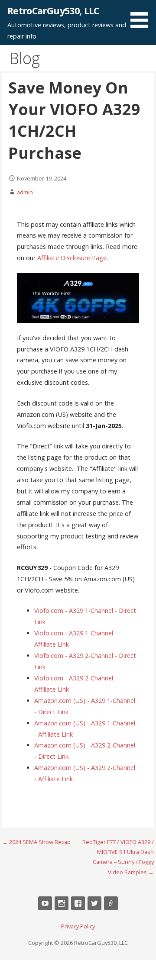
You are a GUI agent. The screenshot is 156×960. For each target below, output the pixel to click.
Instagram (61, 903)
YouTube (45, 903)
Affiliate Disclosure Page (72, 258)
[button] (142, 15)
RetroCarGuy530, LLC (53, 10)
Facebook (78, 903)
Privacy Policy (78, 926)
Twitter (94, 903)
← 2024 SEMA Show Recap (36, 842)
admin (25, 192)
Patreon (111, 903)
